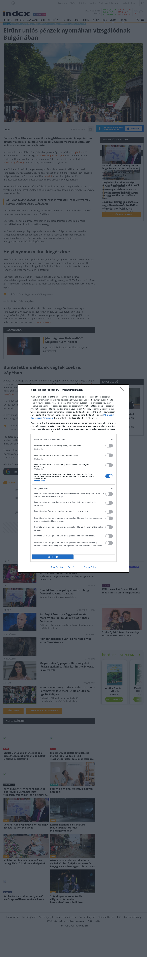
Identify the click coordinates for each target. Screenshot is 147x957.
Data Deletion (57, 567)
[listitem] (73, 439)
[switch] (109, 445)
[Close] (123, 390)
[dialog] (73, 478)
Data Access (73, 567)
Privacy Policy (90, 567)
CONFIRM (53, 557)
